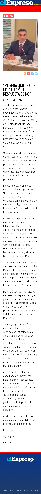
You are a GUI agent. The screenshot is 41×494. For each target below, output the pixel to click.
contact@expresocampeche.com (23, 492)
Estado (8, 16)
